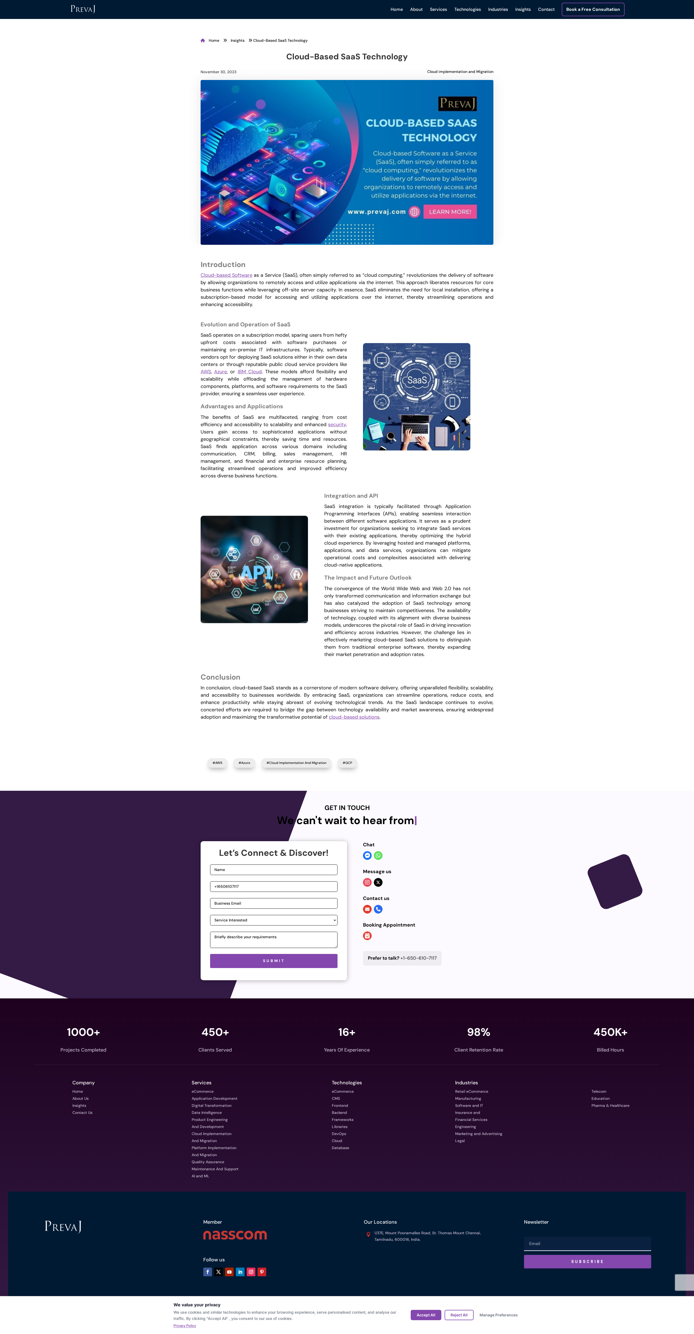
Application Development (214, 1098)
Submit (274, 960)
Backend (339, 1112)
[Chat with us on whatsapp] (378, 856)
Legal (460, 1140)
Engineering (465, 1126)
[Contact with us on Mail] (367, 909)
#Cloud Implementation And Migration (296, 763)
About (416, 9)
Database (340, 1147)
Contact (546, 9)
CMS (336, 1098)
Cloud (337, 1140)
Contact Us (82, 1112)
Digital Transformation (212, 1105)
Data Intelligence (207, 1112)
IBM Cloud (250, 371)
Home (397, 9)
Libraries (340, 1126)
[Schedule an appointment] (367, 936)
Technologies (467, 9)
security (337, 424)
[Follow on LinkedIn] (240, 1272)
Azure (220, 371)
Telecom (599, 1091)
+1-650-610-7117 (402, 958)
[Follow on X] (218, 1272)
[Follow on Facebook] (207, 1272)
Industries (498, 9)
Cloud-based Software (226, 275)
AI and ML (200, 1176)
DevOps (339, 1133)
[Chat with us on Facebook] (367, 856)
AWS (206, 371)
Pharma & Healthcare (610, 1105)
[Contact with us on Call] (378, 909)
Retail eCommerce (471, 1091)
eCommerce (203, 1091)
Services (438, 9)
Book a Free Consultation (593, 9)
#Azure (244, 763)
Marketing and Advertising (478, 1133)
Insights (523, 9)
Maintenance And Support (215, 1168)
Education (601, 1098)
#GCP (347, 763)
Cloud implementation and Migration (460, 71)
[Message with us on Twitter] (378, 882)
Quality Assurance (208, 1161)
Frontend (340, 1105)
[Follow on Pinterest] (262, 1272)
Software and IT (469, 1105)
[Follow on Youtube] (229, 1272)
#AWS (217, 763)
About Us (80, 1098)
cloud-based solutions (354, 717)
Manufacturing (468, 1098)
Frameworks (343, 1119)
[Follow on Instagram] (251, 1272)
